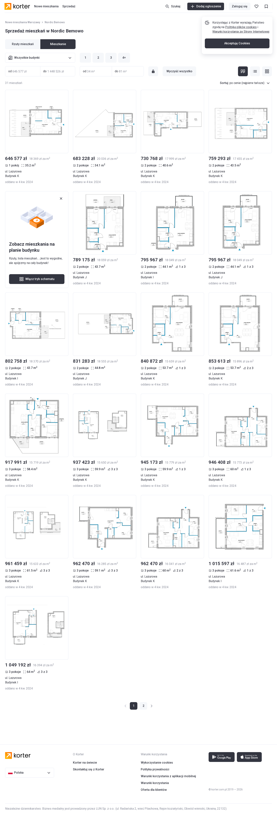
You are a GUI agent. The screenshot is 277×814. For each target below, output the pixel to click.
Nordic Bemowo (55, 22)
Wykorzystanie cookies (157, 762)
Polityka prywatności (155, 769)
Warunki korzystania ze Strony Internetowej (240, 31)
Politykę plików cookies (241, 27)
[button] (143, 706)
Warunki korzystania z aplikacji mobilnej (168, 776)
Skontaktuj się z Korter (88, 769)
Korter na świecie (85, 762)
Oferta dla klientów (154, 790)
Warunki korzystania (155, 783)
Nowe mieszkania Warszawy (22, 22)
